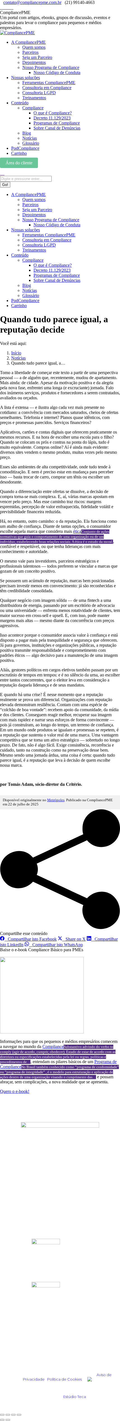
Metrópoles (55, 800)
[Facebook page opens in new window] (8, 7)
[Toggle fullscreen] (13, 1415)
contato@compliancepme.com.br (32, 2)
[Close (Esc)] (2, 1415)
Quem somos (20, 1206)
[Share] (8, 1415)
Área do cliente (19, 162)
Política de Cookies (64, 1379)
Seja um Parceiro (23, 1222)
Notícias (15, 1194)
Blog (12, 1187)
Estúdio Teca (74, 1396)
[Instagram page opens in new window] (1, 7)
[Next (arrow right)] (8, 1420)
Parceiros (16, 1214)
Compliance (53, 1046)
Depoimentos (20, 1179)
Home (13, 1171)
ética (77, 531)
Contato (15, 1229)
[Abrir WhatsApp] (106, 1406)
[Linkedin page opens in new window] (5, 7)
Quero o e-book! (14, 1091)
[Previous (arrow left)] (2, 1420)
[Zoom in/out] (19, 1415)
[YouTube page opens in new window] (11, 7)
